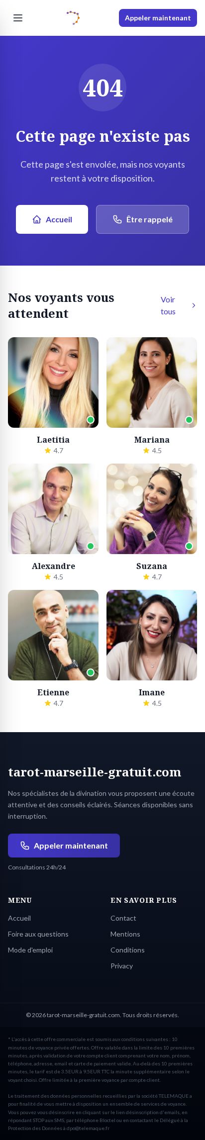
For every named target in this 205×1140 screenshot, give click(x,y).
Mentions (125, 934)
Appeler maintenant (158, 17)
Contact (123, 918)
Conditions (127, 950)
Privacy (121, 965)
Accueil (59, 219)
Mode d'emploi (30, 950)
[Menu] (18, 18)
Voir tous (168, 305)
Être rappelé (149, 219)
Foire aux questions (38, 934)
